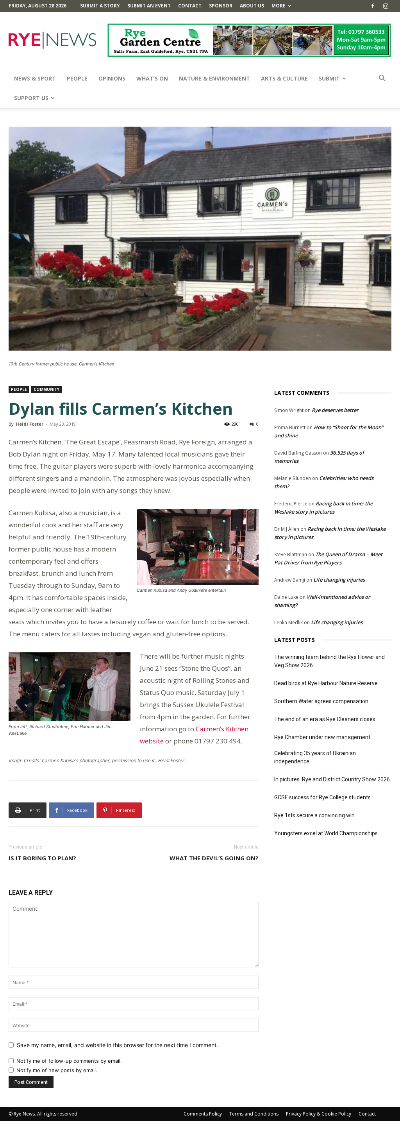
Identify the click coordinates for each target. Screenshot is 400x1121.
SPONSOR (220, 5)
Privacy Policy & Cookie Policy (318, 1113)
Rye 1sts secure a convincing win (314, 815)
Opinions (111, 78)
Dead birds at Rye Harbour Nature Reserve (326, 683)
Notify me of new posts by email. (56, 1070)
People (77, 78)
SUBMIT (329, 78)
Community (46, 389)
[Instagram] (385, 6)
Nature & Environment (214, 78)
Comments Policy (203, 1113)
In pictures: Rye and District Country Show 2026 (332, 779)
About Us (252, 5)
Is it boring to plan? (42, 858)
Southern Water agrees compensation (321, 701)
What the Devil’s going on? (214, 858)
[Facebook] (373, 6)
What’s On (152, 78)
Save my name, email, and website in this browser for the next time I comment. (117, 1045)
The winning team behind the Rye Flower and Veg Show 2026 (329, 661)
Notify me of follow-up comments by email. (69, 1061)
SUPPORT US (31, 98)
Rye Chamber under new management (322, 737)
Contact (190, 5)
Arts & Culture (284, 78)
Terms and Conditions (254, 1113)
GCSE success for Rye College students (322, 797)
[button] (382, 79)
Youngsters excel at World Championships (326, 833)
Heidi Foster (29, 424)
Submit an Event (149, 5)
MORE (278, 5)
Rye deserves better (335, 410)
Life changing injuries (339, 579)
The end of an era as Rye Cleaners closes (324, 719)
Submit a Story (100, 5)
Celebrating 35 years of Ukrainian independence (315, 757)
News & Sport (35, 78)
